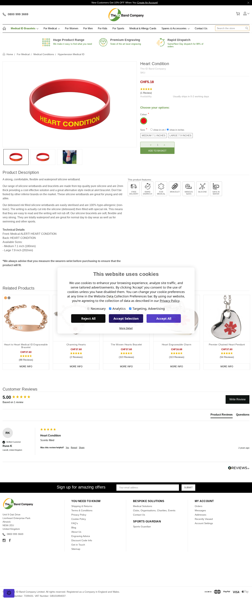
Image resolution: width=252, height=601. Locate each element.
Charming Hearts (76, 344)
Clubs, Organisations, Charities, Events (154, 510)
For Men (88, 28)
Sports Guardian (142, 526)
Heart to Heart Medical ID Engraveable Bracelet (26, 346)
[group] (21, 397)
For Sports (118, 28)
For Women (71, 28)
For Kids (102, 28)
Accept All (163, 318)
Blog (73, 527)
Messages (200, 510)
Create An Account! (147, 2)
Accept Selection (126, 318)
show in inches (176, 130)
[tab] (222, 415)
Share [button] (82, 447)
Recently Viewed (204, 519)
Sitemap (75, 549)
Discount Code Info (81, 540)
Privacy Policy (78, 514)
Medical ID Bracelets (23, 28)
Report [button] (74, 447)
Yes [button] (67, 447)
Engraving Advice (80, 536)
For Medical (50, 28)
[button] (194, 91)
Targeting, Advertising (149, 308)
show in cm (159, 130)
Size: (162, 129)
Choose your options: (155, 107)
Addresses (200, 514)
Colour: (144, 114)
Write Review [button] (237, 399)
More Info (26, 366)
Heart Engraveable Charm (176, 344)
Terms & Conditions (81, 510)
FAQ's (74, 523)
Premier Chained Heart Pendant (227, 344)
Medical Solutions (142, 506)
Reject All (88, 318)
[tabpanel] (26, 332)
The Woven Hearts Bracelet (126, 344)
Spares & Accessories (174, 28)
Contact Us (201, 28)
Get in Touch (78, 544)
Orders (198, 506)
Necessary (98, 308)
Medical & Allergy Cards (142, 28)
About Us (76, 531)
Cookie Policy (78, 519)
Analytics (119, 308)
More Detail (126, 328)
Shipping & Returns (81, 506)
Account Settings (204, 523)
